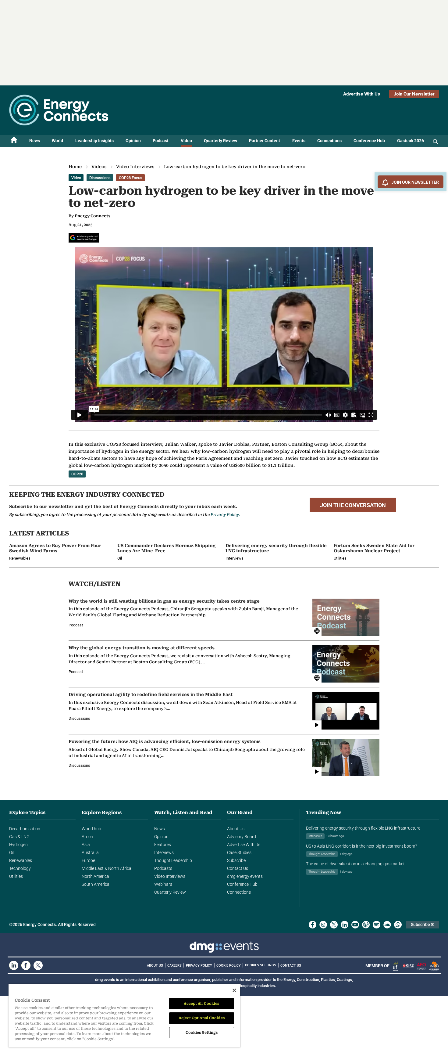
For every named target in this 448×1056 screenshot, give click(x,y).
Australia (90, 852)
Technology (20, 868)
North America (95, 876)
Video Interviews (135, 166)
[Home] (14, 141)
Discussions (100, 177)
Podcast (161, 140)
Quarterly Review (220, 140)
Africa (87, 836)
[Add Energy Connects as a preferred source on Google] (84, 238)
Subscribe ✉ (423, 924)
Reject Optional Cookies (202, 1018)
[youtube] (355, 924)
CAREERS (174, 966)
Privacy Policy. (225, 514)
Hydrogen (18, 844)
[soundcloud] (387, 924)
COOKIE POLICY (228, 966)
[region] (124, 1015)
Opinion (133, 140)
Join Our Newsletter (414, 94)
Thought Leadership (173, 860)
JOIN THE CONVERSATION (353, 505)
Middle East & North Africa (106, 868)
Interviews (164, 852)
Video (186, 140)
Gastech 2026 (410, 140)
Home (75, 166)
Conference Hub (369, 140)
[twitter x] (334, 924)
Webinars (163, 884)
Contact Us (237, 868)
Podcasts (163, 868)
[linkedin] (344, 924)
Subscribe (236, 860)
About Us (235, 828)
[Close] (234, 990)
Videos (98, 166)
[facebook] (312, 924)
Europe (88, 860)
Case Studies (239, 852)
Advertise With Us (361, 94)
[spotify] (376, 924)
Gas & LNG (19, 836)
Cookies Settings (260, 965)
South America (95, 884)
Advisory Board (241, 836)
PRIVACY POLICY (199, 966)
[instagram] (323, 924)
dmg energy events (245, 876)
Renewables (20, 860)
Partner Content (264, 140)
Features (162, 844)
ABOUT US (155, 966)
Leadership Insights (94, 140)
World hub (91, 828)
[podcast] (366, 924)
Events (298, 140)
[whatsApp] (398, 924)
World (57, 140)
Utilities (16, 876)
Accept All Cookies (201, 1003)
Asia (86, 844)
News (34, 140)
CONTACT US (290, 966)
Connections (329, 140)
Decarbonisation (24, 828)
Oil (11, 852)
